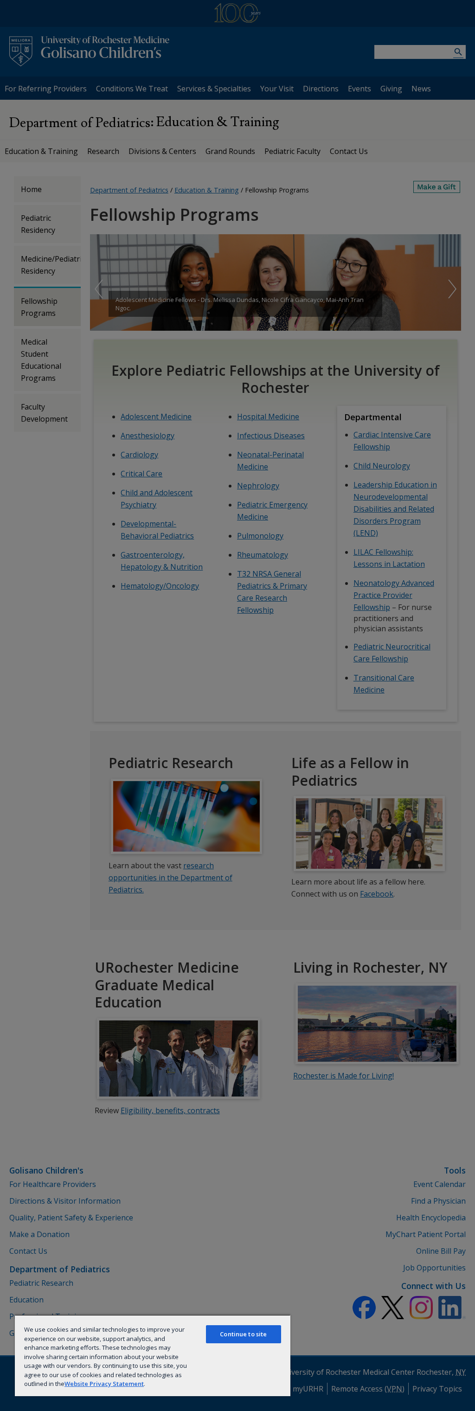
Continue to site (243, 1334)
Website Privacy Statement (104, 1383)
